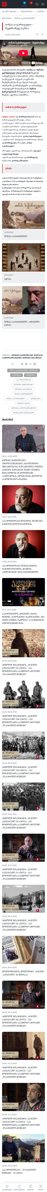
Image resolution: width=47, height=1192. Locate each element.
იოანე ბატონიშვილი (23, 394)
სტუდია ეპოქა (23, 403)
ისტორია (16, 375)
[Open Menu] (43, 4)
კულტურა (30, 375)
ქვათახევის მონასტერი (23, 413)
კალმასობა (35, 399)
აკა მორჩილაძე (23, 380)
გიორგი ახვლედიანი (23, 385)
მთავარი (6, 18)
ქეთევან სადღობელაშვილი (23, 408)
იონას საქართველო (24, 18)
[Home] (4, 4)
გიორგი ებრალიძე (23, 389)
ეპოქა (8, 169)
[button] (10, 11)
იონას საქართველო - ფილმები (23, 370)
